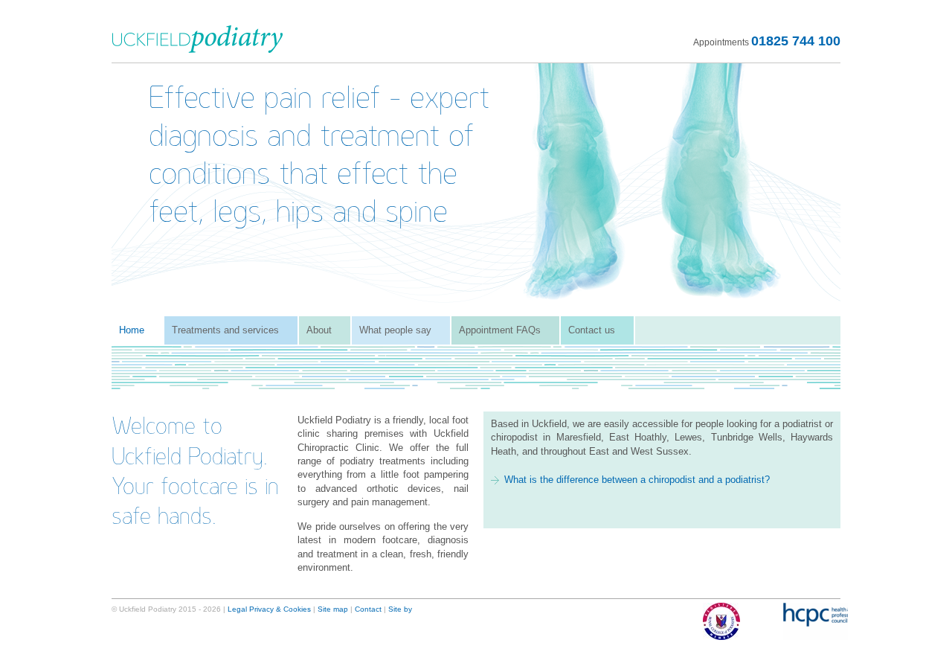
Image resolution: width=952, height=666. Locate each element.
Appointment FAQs (500, 330)
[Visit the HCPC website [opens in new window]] (807, 621)
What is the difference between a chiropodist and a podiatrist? (637, 479)
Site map (333, 609)
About (319, 330)
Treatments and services (225, 330)
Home (131, 330)
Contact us (591, 330)
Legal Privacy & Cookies (269, 609)
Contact (368, 609)
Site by (400, 609)
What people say (395, 330)
